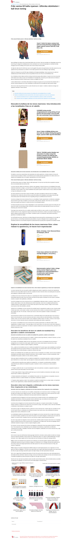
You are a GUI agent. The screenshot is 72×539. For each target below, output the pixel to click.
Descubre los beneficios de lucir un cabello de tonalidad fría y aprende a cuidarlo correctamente (34, 96)
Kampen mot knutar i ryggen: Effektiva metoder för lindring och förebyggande (22, 463)
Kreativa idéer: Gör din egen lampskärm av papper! (51, 463)
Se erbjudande (44, 51)
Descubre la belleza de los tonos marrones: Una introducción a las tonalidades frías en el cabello (33, 93)
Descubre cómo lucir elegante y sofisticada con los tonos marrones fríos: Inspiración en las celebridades (35, 98)
